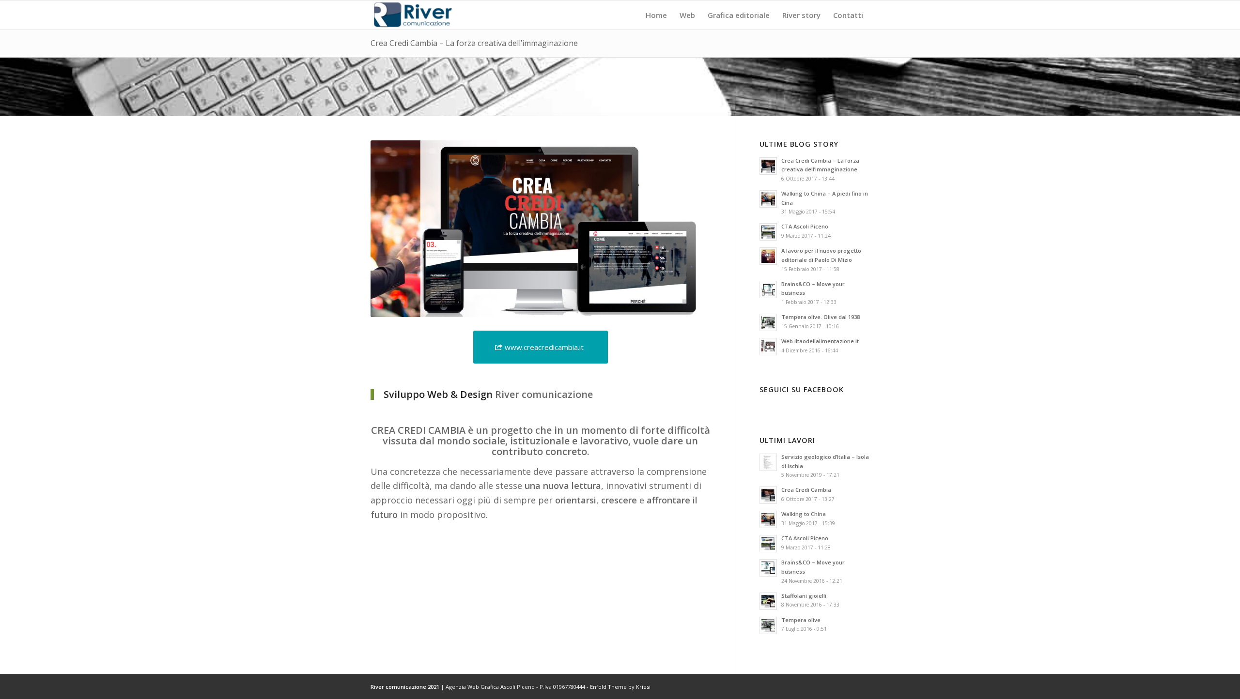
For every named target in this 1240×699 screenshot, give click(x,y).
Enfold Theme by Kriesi (620, 686)
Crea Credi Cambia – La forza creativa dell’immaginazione (474, 43)
